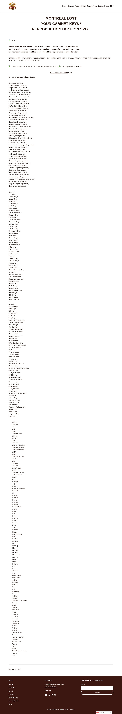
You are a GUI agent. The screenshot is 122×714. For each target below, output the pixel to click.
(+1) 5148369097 (50, 687)
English (101, 712)
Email (83, 684)
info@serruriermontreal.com (54, 684)
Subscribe (97, 692)
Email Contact (30, 77)
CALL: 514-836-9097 (59, 73)
